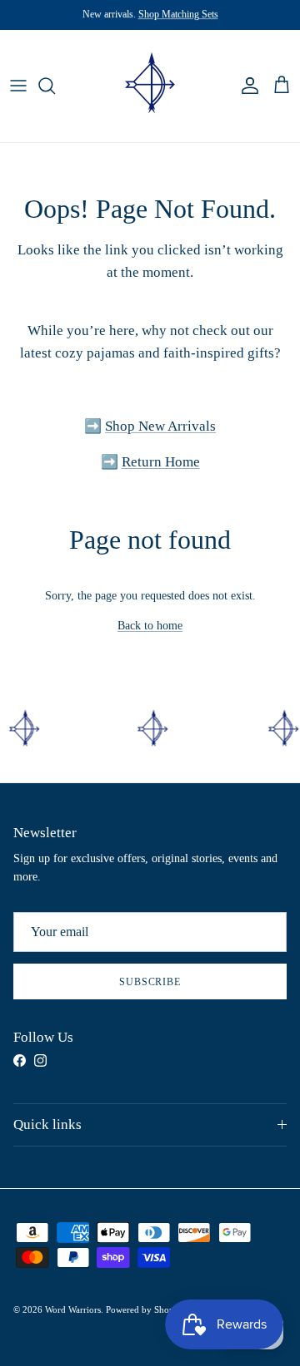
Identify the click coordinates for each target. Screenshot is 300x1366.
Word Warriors (73, 1309)
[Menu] (18, 85)
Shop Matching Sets (178, 14)
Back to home (150, 625)
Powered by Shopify (145, 1309)
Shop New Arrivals (160, 426)
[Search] (55, 85)
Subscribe (150, 982)
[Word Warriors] (150, 86)
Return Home (161, 462)
